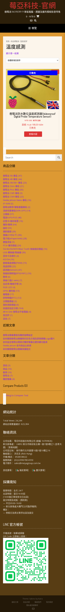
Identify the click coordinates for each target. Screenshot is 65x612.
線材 (5, 228)
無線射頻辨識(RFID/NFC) (15, 273)
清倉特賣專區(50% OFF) (14, 210)
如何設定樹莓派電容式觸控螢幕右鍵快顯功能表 (25, 342)
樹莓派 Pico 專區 (11, 189)
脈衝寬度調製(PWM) (12, 262)
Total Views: (9, 420)
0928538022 (21, 456)
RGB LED (7, 287)
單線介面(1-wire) (11, 280)
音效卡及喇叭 (9, 255)
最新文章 (15, 602)
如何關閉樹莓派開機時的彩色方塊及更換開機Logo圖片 (29, 338)
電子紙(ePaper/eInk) (13, 238)
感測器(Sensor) (10, 269)
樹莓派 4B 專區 (10, 179)
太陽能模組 (8, 301)
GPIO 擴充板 (9, 290)
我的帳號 (49, 602)
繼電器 (6, 294)
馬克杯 (6, 315)
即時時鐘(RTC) (10, 297)
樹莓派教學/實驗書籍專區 (15, 207)
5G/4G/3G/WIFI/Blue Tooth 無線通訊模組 (23, 248)
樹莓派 (6, 375)
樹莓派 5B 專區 (10, 175)
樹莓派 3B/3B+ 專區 (12, 182)
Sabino (32, 598)
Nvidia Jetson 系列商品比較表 (17, 345)
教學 (5, 276)
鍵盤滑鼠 (7, 241)
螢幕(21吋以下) (10, 235)
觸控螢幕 (7, 379)
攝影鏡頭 (7, 231)
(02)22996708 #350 (23, 460)
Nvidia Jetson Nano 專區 (15, 200)
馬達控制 (7, 266)
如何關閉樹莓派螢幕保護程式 (17, 349)
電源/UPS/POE (10, 217)
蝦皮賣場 (24, 470)
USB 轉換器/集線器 (12, 252)
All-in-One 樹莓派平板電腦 (15, 311)
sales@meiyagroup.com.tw (27, 463)
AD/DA (6, 259)
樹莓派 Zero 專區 (11, 186)
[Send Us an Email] (31, 20)
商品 (5, 368)
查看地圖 (13, 447)
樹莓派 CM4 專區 (11, 196)
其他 (5, 318)
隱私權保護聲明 (32, 605)
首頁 (7, 41)
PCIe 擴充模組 (10, 245)
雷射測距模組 (9, 304)
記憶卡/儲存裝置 (11, 221)
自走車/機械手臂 (11, 283)
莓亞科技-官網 (32, 5)
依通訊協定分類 (10, 308)
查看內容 (33, 134)
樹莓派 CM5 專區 (11, 193)
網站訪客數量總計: (12, 424)
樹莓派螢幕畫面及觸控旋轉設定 (18, 335)
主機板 (6, 214)
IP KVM (6, 203)
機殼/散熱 (7, 224)
